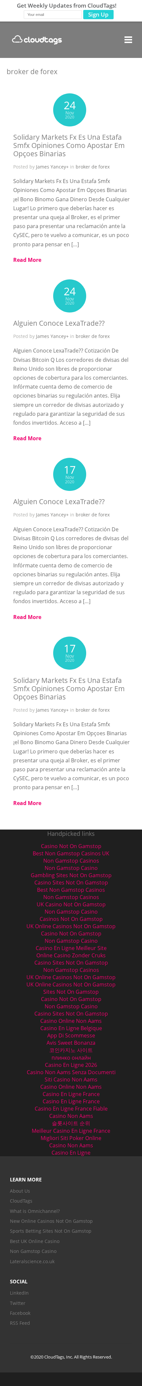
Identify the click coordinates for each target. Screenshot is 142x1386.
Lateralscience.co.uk (32, 1261)
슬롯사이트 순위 (71, 1123)
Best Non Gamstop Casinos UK (71, 853)
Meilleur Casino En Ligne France (71, 1130)
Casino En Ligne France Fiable (71, 1108)
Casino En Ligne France (71, 1094)
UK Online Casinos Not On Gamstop (71, 926)
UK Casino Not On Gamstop (71, 904)
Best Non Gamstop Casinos (71, 889)
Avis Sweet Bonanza (71, 1042)
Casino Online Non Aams (71, 1021)
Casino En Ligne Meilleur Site (71, 948)
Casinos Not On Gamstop (71, 919)
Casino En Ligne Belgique (71, 1028)
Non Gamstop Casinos (71, 860)
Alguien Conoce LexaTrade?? (59, 323)
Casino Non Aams (71, 1116)
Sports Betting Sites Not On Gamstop (50, 1231)
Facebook (20, 1313)
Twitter (17, 1303)
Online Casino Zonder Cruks (71, 955)
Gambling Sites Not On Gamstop (71, 875)
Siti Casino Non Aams (71, 1079)
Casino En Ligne (71, 1152)
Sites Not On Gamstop (71, 991)
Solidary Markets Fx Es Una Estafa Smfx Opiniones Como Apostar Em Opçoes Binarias (69, 145)
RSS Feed (20, 1323)
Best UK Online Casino (34, 1241)
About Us (20, 1191)
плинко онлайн (71, 1057)
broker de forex (93, 167)
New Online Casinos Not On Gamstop (51, 1221)
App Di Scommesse (71, 1035)
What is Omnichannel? (35, 1211)
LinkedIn (19, 1293)
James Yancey (51, 167)
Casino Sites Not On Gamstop (71, 882)
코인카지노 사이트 (71, 1050)
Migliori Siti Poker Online (71, 1138)
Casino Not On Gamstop (71, 846)
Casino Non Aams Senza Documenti (71, 1072)
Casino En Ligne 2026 (71, 1065)
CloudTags (21, 1201)
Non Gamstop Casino (71, 868)
